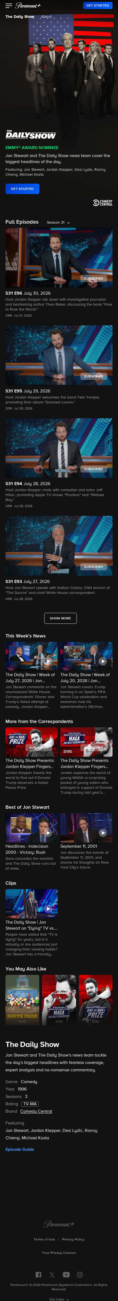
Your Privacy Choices (59, 1253)
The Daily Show (20, 17)
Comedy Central (36, 1111)
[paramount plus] (28, 5)
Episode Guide (19, 1149)
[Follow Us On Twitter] (52, 1274)
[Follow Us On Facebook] (38, 1274)
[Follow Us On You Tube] (66, 1274)
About (46, 17)
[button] (9, 6)
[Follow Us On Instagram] (80, 1274)
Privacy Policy (73, 1239)
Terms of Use (44, 1239)
